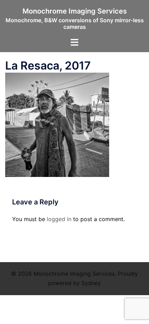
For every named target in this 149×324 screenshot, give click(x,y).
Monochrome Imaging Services (75, 11)
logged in (59, 219)
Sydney (91, 283)
